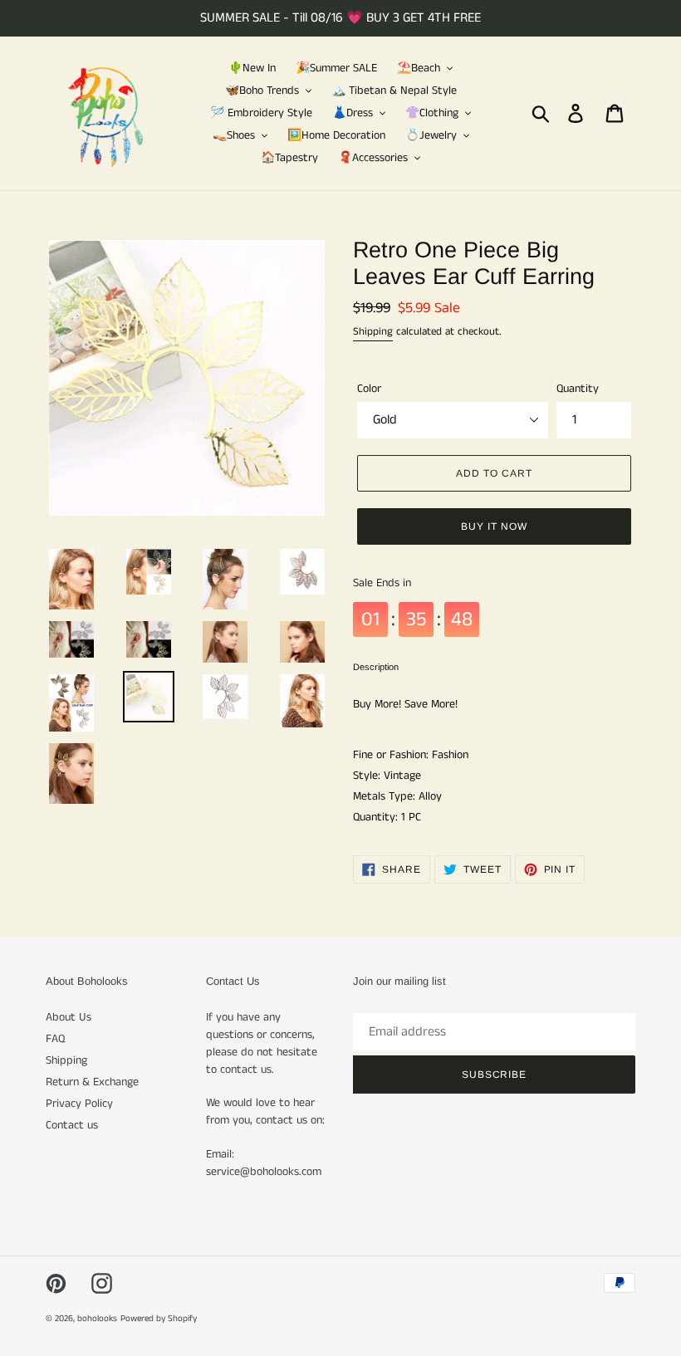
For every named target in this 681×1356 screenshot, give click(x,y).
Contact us (72, 1125)
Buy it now (494, 526)
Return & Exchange (92, 1082)
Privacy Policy (79, 1103)
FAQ (55, 1038)
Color (369, 388)
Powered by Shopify (158, 1318)
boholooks (97, 1318)
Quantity (577, 388)
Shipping (373, 332)
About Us (68, 1017)
